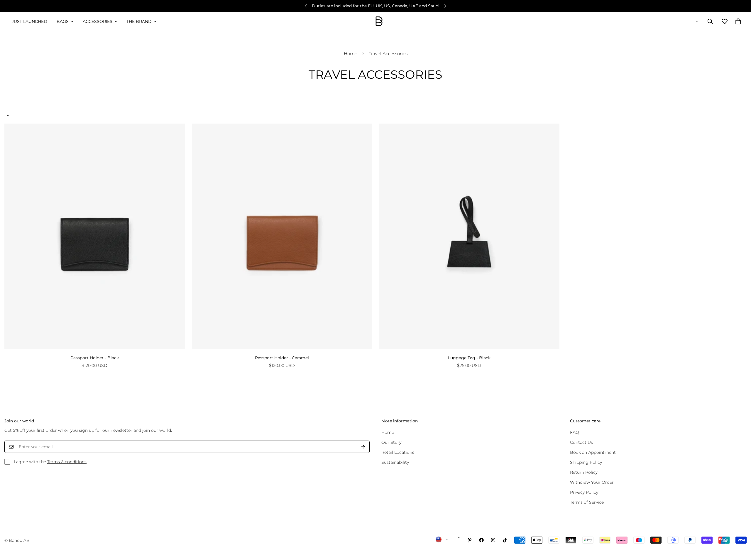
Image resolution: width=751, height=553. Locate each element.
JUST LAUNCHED (29, 21)
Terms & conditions (67, 461)
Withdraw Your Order (592, 482)
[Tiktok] (505, 540)
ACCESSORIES (97, 21)
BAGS (63, 21)
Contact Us (581, 442)
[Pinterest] (469, 540)
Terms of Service (587, 502)
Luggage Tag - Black (469, 357)
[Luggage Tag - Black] (469, 236)
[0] (738, 21)
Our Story (391, 442)
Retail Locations (397, 452)
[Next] (445, 6)
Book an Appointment (593, 452)
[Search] (710, 21)
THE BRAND (139, 21)
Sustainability (395, 462)
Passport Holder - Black (94, 357)
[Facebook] (481, 540)
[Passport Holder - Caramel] (282, 236)
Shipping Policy (586, 462)
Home (350, 53)
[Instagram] (493, 540)
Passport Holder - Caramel (282, 357)
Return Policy (584, 472)
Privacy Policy (584, 492)
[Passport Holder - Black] (94, 236)
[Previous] (305, 6)
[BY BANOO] (379, 21)
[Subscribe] (363, 447)
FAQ (574, 432)
